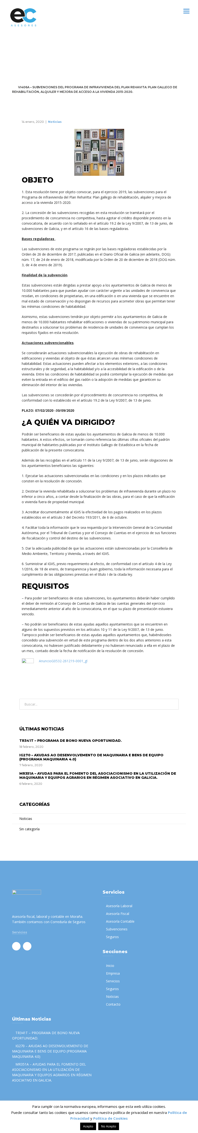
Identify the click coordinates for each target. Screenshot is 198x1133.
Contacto (113, 1004)
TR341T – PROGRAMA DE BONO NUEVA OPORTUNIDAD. (70, 740)
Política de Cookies (110, 1118)
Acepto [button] (88, 1126)
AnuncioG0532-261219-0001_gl (63, 661)
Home (16, 82)
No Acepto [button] (108, 1126)
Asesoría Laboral (119, 906)
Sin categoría (29, 829)
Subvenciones (116, 929)
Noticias (34, 82)
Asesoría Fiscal (117, 913)
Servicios (19, 932)
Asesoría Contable (120, 921)
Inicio (110, 965)
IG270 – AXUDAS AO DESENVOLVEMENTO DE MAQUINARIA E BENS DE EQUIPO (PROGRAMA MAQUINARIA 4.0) (91, 757)
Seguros (112, 936)
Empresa (113, 973)
